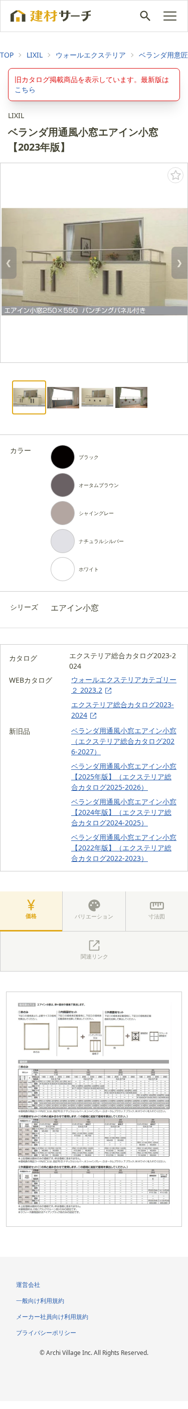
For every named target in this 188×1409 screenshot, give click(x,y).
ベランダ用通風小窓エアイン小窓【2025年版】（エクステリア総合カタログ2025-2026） (123, 776)
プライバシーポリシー (46, 1332)
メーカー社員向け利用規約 (52, 1316)
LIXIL (35, 55)
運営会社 (28, 1284)
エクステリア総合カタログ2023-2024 (122, 710)
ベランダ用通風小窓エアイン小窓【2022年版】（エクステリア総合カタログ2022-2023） (123, 847)
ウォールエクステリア (91, 55)
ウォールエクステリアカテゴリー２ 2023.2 (123, 685)
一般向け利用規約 (40, 1300)
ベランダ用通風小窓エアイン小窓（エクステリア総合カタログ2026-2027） (123, 741)
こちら (25, 89)
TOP (7, 55)
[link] (7, 55)
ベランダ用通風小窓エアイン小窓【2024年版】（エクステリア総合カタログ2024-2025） (123, 812)
